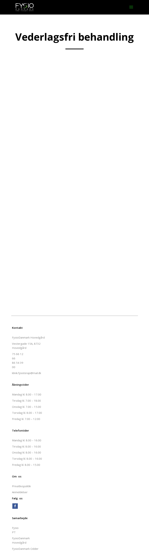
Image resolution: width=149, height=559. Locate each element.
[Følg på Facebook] (15, 506)
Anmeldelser (20, 492)
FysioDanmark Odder (25, 548)
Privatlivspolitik (21, 486)
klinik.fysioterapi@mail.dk (26, 373)
